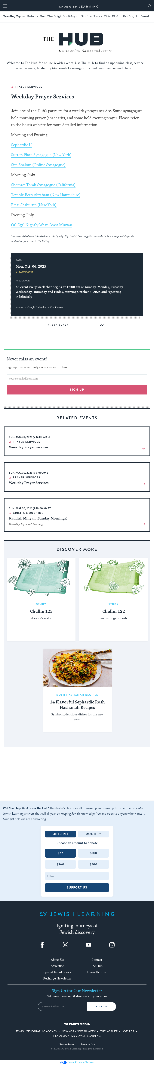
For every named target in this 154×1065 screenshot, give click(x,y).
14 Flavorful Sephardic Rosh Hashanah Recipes (77, 705)
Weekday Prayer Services (28, 447)
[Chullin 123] (41, 577)
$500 (93, 864)
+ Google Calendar (35, 307)
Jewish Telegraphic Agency (36, 1031)
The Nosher (109, 1031)
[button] (101, 325)
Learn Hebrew (96, 972)
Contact (96, 960)
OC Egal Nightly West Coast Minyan (41, 225)
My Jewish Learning (86, 1035)
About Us (57, 960)
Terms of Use (88, 1044)
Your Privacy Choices (81, 1062)
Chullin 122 (113, 611)
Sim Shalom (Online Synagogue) (38, 165)
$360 (60, 864)
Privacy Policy (67, 1044)
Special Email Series (57, 972)
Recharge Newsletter (57, 978)
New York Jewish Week (79, 1031)
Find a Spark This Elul (100, 16)
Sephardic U (21, 145)
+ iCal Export (55, 307)
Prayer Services (28, 87)
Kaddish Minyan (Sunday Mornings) (38, 518)
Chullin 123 (41, 611)
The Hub (97, 966)
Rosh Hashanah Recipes (77, 695)
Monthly (93, 834)
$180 (93, 853)
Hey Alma (60, 1035)
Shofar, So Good (135, 16)
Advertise (57, 966)
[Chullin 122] (113, 577)
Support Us (77, 887)
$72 (60, 853)
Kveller (128, 1031)
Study (41, 604)
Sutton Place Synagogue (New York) (41, 155)
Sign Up (101, 1006)
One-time (61, 834)
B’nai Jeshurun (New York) (34, 205)
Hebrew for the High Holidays (52, 16)
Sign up (77, 390)
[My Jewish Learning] (77, 917)
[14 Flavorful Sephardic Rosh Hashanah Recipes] (77, 668)
